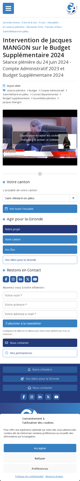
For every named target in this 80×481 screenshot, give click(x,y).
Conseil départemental (45, 94)
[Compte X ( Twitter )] (28, 279)
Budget (33, 90)
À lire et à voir (29, 22)
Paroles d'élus (53, 27)
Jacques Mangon (12, 102)
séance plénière (16, 90)
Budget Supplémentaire (16, 98)
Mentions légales (54, 476)
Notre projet (12, 229)
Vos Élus (10, 249)
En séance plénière (14, 27)
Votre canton (13, 239)
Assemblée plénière (44, 98)
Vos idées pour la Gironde (20, 260)
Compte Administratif (52, 90)
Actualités (52, 22)
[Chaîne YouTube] (35, 279)
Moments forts (35, 27)
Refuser (40, 458)
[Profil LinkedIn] (20, 279)
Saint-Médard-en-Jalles (16, 31)
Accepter (40, 448)
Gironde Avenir (11, 22)
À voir (42, 22)
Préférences (40, 468)
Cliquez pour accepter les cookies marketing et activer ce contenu (40, 137)
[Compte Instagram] (13, 279)
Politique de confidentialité (29, 476)
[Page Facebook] (6, 279)
